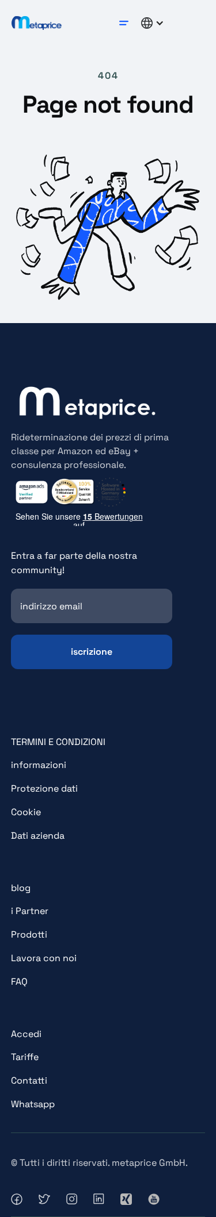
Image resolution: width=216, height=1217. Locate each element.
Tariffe (25, 1057)
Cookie (26, 812)
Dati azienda (38, 836)
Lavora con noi (44, 958)
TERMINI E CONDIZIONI (58, 742)
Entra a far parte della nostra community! (74, 563)
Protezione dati (44, 788)
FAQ (19, 982)
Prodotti (29, 934)
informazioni (38, 765)
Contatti (29, 1080)
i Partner (29, 911)
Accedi (26, 1034)
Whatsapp (33, 1104)
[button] (123, 23)
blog (21, 888)
